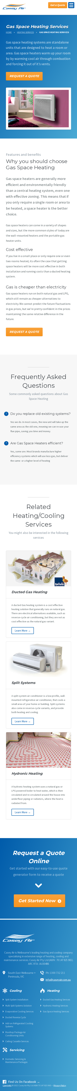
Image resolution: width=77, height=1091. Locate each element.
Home (9, 32)
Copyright (7, 1085)
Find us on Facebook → (24, 1082)
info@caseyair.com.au (58, 979)
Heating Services (25, 32)
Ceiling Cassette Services (17, 1041)
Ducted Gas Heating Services (56, 999)
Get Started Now (36, 900)
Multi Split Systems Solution (18, 1005)
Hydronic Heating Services (55, 1005)
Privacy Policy (60, 1085)
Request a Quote (24, 76)
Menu (71, 5)
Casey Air (14, 6)
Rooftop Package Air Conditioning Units (15, 1034)
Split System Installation (16, 999)
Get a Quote (57, 5)
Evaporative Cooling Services (19, 1011)
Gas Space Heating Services (56, 1011)
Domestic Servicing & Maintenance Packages (16, 1061)
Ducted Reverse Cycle (15, 1017)
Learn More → (23, 630)
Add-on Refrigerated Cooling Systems (19, 1025)
